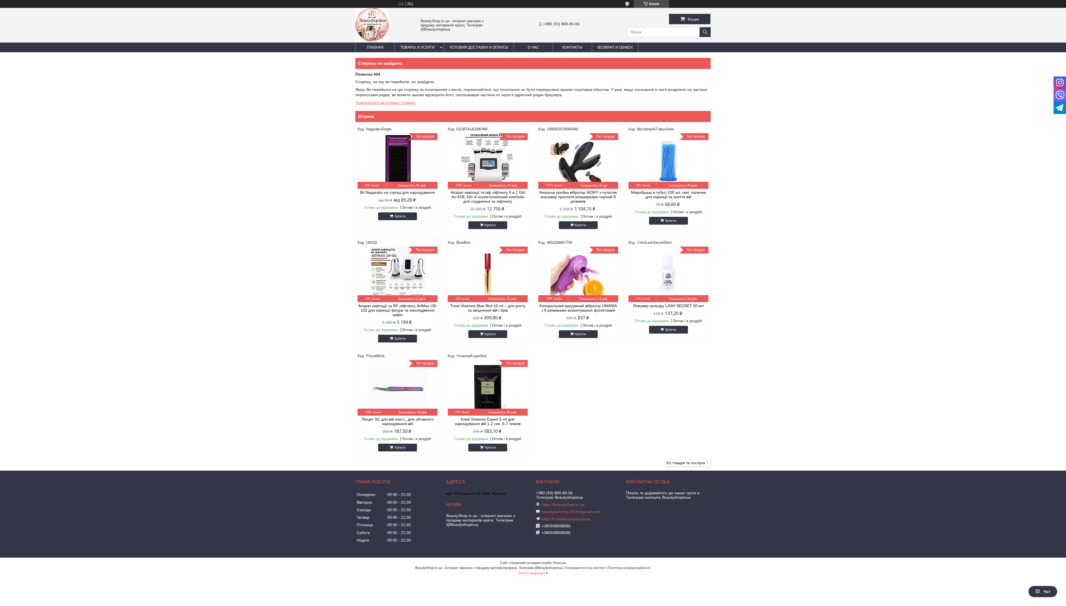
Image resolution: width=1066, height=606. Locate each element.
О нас (533, 47)
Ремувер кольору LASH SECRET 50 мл (668, 306)
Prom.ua (559, 563)
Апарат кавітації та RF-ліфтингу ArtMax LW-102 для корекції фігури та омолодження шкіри (397, 310)
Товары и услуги (417, 47)
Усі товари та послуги (685, 463)
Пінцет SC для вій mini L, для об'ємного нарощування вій (398, 421)
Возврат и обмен (615, 47)
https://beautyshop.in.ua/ (563, 504)
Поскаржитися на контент (585, 568)
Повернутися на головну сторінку (385, 102)
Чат (1047, 591)
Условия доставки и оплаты (478, 47)
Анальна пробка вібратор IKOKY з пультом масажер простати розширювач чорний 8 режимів (578, 196)
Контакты (572, 47)
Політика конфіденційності (629, 568)
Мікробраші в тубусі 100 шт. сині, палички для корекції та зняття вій (668, 194)
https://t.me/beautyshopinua (566, 519)
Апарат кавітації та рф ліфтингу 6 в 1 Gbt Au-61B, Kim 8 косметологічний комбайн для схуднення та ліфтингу (488, 196)
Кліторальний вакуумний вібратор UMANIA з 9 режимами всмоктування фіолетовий (578, 308)
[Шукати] (705, 32)
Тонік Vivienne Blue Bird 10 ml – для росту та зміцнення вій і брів (488, 308)
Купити (400, 216)
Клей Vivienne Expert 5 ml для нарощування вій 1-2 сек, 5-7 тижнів (488, 421)
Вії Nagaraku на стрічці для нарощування (397, 192)
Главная (375, 47)
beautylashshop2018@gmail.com (571, 512)
